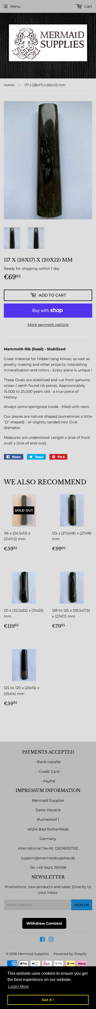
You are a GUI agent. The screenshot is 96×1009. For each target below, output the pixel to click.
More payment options (48, 324)
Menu (15, 6)
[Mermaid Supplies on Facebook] (42, 940)
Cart (87, 6)
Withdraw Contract (44, 923)
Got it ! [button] (48, 1000)
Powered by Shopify (70, 954)
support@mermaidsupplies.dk (48, 858)
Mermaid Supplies (33, 954)
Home (9, 85)
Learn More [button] (18, 986)
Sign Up (81, 905)
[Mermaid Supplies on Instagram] (51, 940)
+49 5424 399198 (51, 867)
